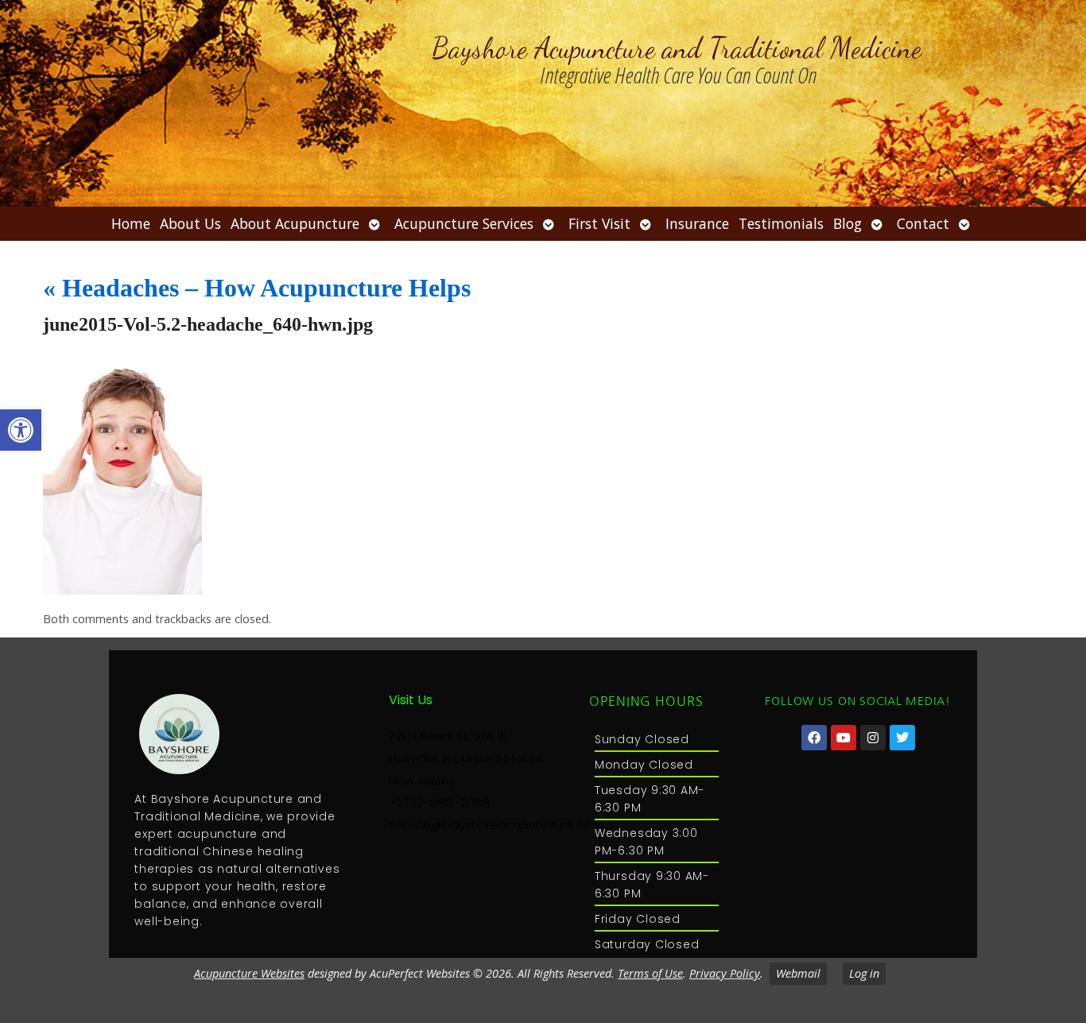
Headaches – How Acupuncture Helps (257, 287)
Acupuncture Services (463, 223)
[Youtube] (843, 737)
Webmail (798, 973)
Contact (923, 223)
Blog (847, 223)
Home (130, 223)
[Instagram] (873, 737)
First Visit (599, 223)
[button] (20, 430)
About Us (190, 223)
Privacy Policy (724, 973)
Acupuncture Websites (249, 973)
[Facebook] (814, 737)
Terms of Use (650, 973)
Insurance (697, 223)
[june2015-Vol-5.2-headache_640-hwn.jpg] (122, 590)
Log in (864, 973)
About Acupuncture (295, 223)
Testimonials (781, 223)
